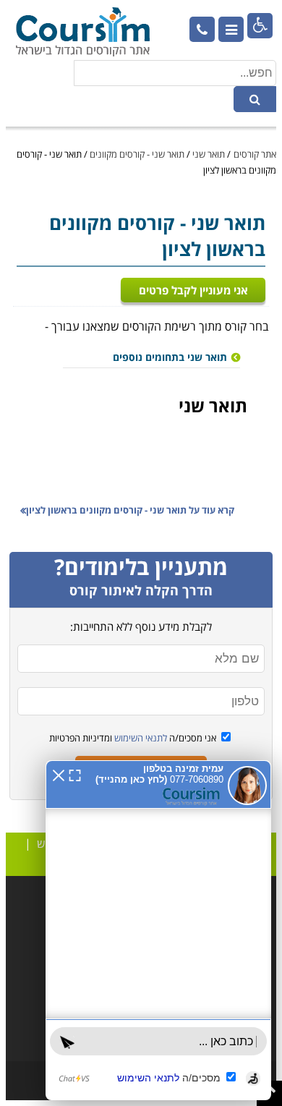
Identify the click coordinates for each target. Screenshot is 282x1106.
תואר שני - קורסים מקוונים (137, 154)
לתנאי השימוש (139, 737)
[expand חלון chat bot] (74, 774)
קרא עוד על (130, 509)
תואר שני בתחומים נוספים (170, 357)
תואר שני (208, 154)
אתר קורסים (255, 154)
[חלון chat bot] (158, 930)
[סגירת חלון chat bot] (58, 774)
